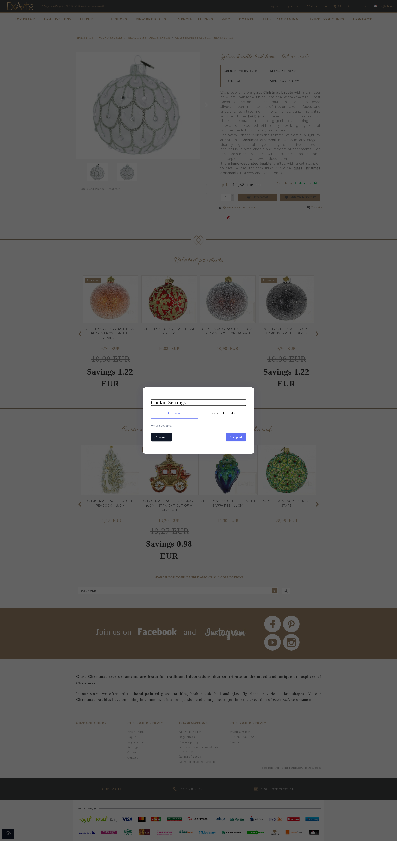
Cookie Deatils (222, 413)
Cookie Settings (168, 402)
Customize (161, 437)
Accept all (236, 437)
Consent (175, 413)
